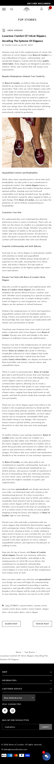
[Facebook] (5, 710)
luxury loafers (35, 609)
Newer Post (42, 624)
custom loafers (26, 605)
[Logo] (26, 9)
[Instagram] (12, 710)
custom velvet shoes (11, 609)
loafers (25, 609)
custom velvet (40, 605)
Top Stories (30, 652)
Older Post (11, 624)
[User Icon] (41, 9)
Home (18, 652)
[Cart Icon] (49, 9)
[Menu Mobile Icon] (4, 9)
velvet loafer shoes (16, 612)
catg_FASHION (11, 605)
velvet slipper (32, 612)
